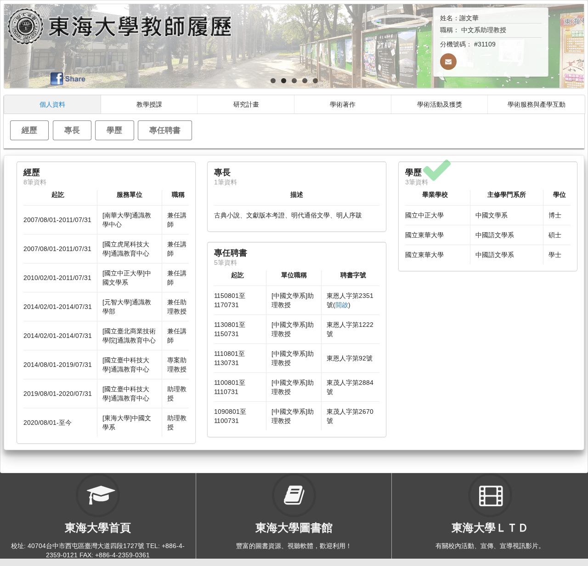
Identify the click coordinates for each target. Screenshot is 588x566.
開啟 (341, 305)
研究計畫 (246, 104)
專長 (72, 130)
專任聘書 (165, 130)
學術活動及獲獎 (439, 104)
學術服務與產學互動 (536, 104)
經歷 (29, 130)
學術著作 (343, 104)
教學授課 (149, 104)
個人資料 (52, 104)
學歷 (114, 130)
